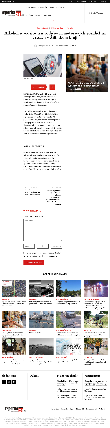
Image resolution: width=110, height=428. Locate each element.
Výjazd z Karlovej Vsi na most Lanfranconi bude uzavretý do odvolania (14, 303)
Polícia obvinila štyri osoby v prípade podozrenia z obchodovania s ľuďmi (13, 362)
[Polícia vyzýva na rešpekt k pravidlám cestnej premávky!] (41, 288)
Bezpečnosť (42, 28)
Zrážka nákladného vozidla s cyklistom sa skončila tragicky (68, 333)
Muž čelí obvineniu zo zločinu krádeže (32, 193)
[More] (52, 87)
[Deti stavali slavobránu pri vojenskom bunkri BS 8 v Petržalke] (96, 319)
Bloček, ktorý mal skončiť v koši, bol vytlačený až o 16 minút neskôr (86, 84)
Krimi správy (57, 28)
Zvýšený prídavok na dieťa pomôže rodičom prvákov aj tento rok (95, 362)
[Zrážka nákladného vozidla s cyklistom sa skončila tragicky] (68, 319)
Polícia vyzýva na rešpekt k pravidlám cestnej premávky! (40, 302)
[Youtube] (14, 382)
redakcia (49, 46)
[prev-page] (98, 59)
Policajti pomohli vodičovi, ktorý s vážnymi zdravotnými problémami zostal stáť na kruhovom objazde (53, 197)
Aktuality (33, 330)
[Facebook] (4, 382)
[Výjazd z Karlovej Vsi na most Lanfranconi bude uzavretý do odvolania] (14, 288)
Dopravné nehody (64, 299)
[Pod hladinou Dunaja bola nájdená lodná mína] (68, 346)
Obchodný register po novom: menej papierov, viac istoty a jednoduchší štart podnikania (96, 383)
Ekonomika (6, 330)
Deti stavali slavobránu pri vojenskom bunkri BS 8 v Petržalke (94, 334)
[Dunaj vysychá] (41, 319)
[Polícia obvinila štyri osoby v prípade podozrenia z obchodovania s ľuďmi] (14, 346)
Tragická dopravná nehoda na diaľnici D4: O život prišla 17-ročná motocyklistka (41, 362)
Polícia (70, 28)
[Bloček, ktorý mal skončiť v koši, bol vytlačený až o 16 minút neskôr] (87, 73)
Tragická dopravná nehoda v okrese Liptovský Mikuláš (68, 302)
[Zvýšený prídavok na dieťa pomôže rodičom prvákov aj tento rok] (96, 346)
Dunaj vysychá (35, 332)
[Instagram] (9, 382)
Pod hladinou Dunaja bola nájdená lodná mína (67, 361)
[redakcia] (36, 46)
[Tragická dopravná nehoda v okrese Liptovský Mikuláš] (68, 288)
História (87, 330)
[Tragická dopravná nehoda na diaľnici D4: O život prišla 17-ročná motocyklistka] (41, 346)
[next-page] (103, 59)
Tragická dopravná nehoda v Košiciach (95, 390)
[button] (54, 21)
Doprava (5, 299)
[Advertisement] (10, 94)
